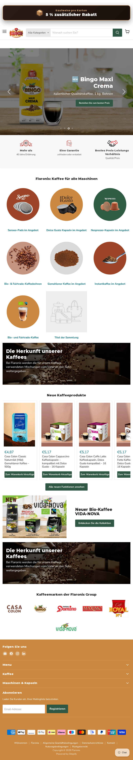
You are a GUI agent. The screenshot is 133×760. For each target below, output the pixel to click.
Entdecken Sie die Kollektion (94, 523)
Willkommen (20, 743)
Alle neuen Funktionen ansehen (66, 486)
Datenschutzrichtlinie (92, 743)
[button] (9, 91)
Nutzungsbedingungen (56, 746)
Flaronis (35, 743)
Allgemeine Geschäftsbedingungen (60, 743)
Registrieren (57, 709)
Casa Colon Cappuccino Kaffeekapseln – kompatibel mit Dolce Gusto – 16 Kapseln (55, 461)
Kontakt (111, 743)
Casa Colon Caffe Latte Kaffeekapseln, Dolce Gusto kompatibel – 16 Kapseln (93, 461)
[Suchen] (117, 33)
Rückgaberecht (80, 746)
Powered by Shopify (66, 753)
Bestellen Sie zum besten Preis (94, 103)
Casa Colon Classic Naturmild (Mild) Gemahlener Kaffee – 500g (17, 461)
